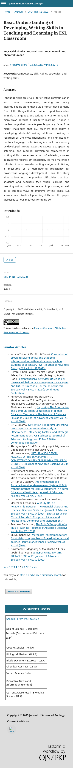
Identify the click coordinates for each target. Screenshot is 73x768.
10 (29, 567)
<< (5, 567)
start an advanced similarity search (41, 575)
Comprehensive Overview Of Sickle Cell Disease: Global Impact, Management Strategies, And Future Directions (40, 382)
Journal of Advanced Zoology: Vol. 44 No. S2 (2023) (40, 366)
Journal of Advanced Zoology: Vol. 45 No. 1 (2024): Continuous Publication (37, 389)
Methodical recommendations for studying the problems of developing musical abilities (40, 538)
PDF (11, 259)
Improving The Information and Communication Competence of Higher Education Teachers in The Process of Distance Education (40, 412)
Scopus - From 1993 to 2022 (22, 619)
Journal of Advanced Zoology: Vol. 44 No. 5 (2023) (37, 494)
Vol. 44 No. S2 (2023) (38, 11)
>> (35, 567)
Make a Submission (19, 591)
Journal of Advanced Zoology (26, 3)
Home (7, 11)
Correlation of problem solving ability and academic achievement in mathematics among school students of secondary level (39, 359)
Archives (19, 11)
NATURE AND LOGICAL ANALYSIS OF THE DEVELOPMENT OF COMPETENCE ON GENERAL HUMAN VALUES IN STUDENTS (39, 459)
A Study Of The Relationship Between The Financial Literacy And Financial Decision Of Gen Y (39, 506)
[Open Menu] (3, 3)
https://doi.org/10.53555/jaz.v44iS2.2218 (34, 64)
